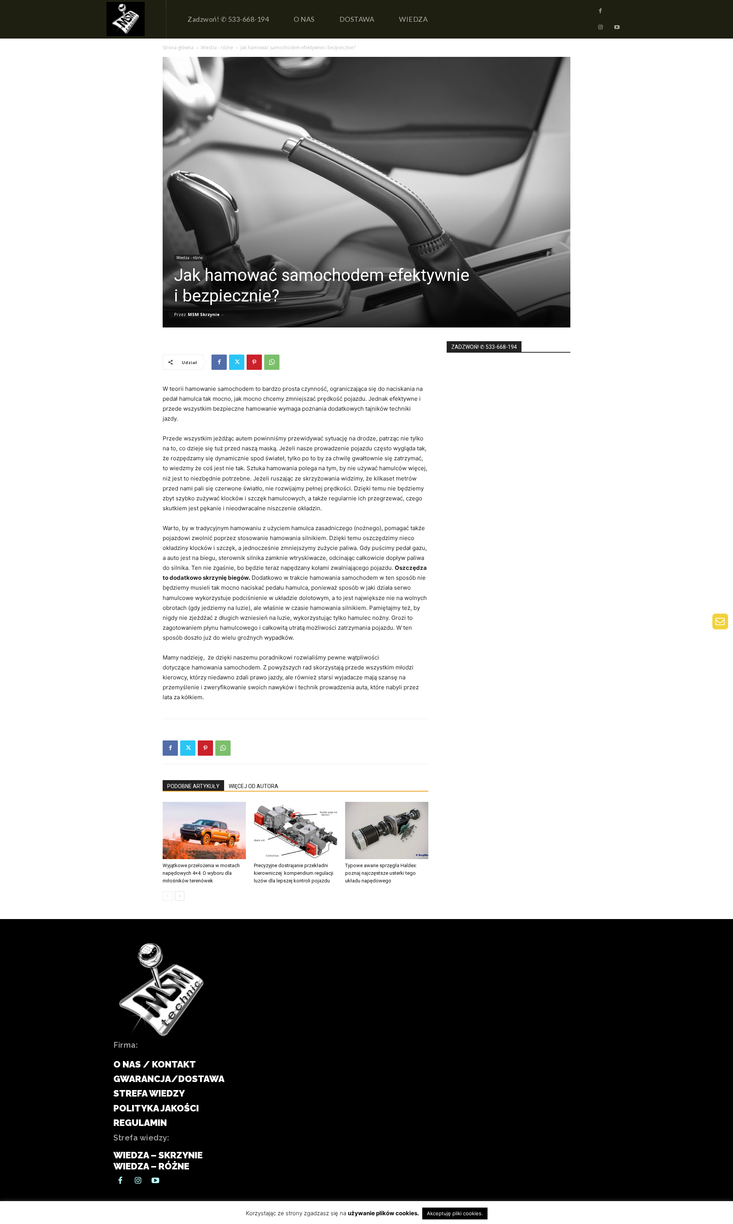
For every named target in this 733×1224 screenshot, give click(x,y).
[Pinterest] (254, 362)
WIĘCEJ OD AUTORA (253, 786)
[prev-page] (167, 896)
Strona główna (178, 47)
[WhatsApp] (271, 362)
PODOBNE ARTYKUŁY (193, 786)
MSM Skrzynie (204, 314)
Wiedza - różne (217, 47)
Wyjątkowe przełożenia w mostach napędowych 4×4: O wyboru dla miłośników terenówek (201, 873)
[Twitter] (236, 362)
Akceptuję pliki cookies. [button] (455, 1213)
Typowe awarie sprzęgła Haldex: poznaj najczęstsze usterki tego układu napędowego (381, 873)
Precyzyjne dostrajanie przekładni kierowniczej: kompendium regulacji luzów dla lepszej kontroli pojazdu (293, 873)
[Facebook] (600, 11)
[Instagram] (600, 27)
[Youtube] (616, 27)
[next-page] (179, 896)
